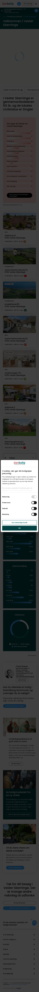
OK (19, 528)
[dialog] (19, 496)
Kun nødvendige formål (19, 522)
